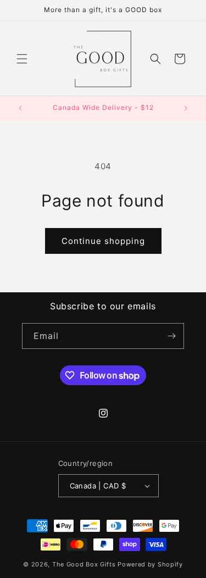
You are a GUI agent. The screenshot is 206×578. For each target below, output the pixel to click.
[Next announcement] (186, 108)
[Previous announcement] (20, 108)
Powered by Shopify (150, 564)
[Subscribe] (171, 336)
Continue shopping (103, 241)
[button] (22, 59)
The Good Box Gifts (84, 564)
